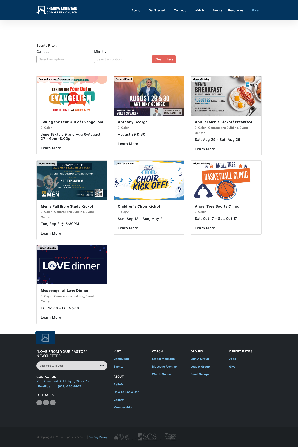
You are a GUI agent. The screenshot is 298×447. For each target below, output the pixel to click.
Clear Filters (164, 59)
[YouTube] (53, 402)
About (135, 10)
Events (217, 10)
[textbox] (63, 59)
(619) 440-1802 (69, 386)
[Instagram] (46, 402)
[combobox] (62, 59)
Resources (235, 10)
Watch (199, 10)
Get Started (157, 10)
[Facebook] (39, 402)
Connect (180, 10)
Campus (42, 51)
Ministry (100, 51)
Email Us (44, 386)
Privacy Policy (98, 437)
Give (255, 10)
